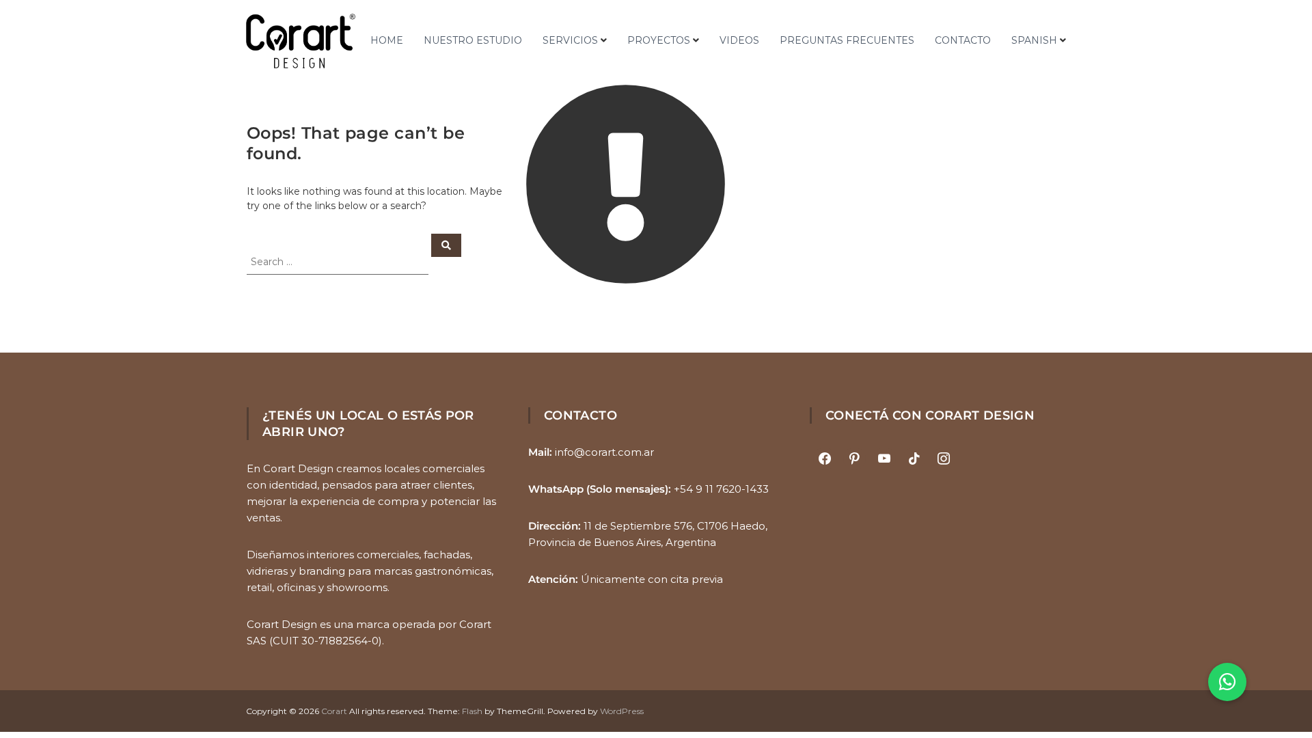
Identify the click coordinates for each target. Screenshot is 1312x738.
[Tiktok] (914, 459)
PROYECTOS (658, 40)
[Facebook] (825, 459)
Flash (472, 711)
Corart (334, 711)
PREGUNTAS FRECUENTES (847, 40)
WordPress (622, 711)
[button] (1227, 682)
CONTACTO (963, 40)
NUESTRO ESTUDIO (473, 40)
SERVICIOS (570, 40)
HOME (386, 40)
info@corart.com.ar (604, 452)
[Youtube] (884, 459)
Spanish (1034, 40)
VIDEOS (739, 40)
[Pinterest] (855, 459)
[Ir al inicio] (300, 41)
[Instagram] (944, 459)
